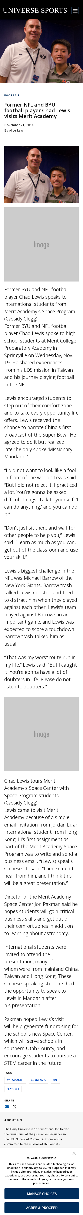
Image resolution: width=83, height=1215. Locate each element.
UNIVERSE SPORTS (35, 10)
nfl (55, 1080)
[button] (74, 1153)
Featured (13, 1088)
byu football (15, 1080)
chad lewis (38, 1080)
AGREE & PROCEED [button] (41, 1207)
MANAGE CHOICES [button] (42, 1193)
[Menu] (75, 10)
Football (12, 95)
